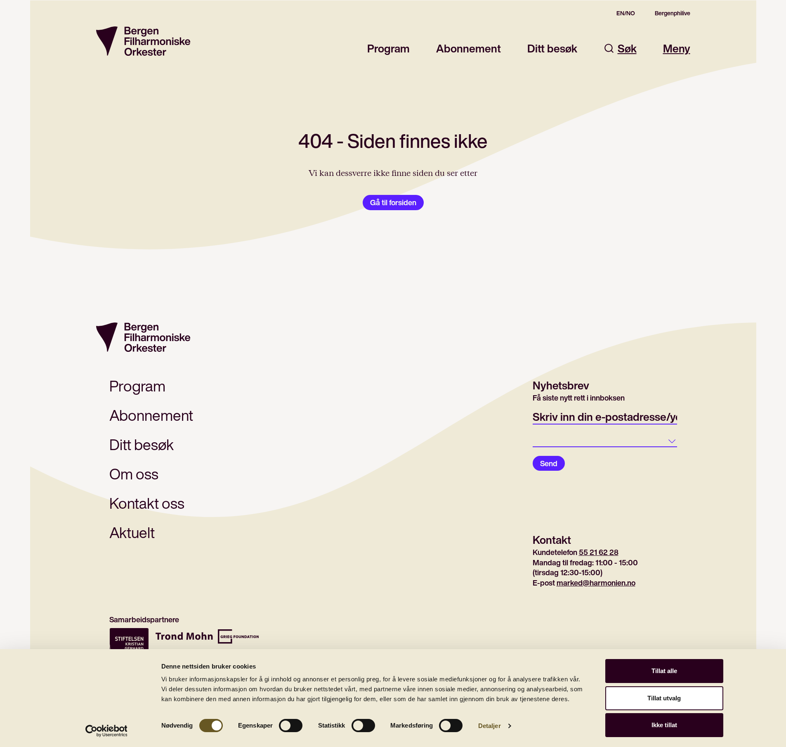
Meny (676, 48)
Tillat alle (664, 670)
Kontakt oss (146, 503)
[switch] (290, 725)
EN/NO (625, 13)
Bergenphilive (672, 13)
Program (388, 48)
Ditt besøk (552, 48)
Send (548, 463)
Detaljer (489, 725)
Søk (627, 48)
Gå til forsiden (393, 202)
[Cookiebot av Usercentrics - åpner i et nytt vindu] (106, 731)
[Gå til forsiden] (143, 41)
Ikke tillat (664, 724)
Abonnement (468, 48)
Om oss (133, 474)
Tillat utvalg (664, 698)
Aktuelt (132, 532)
